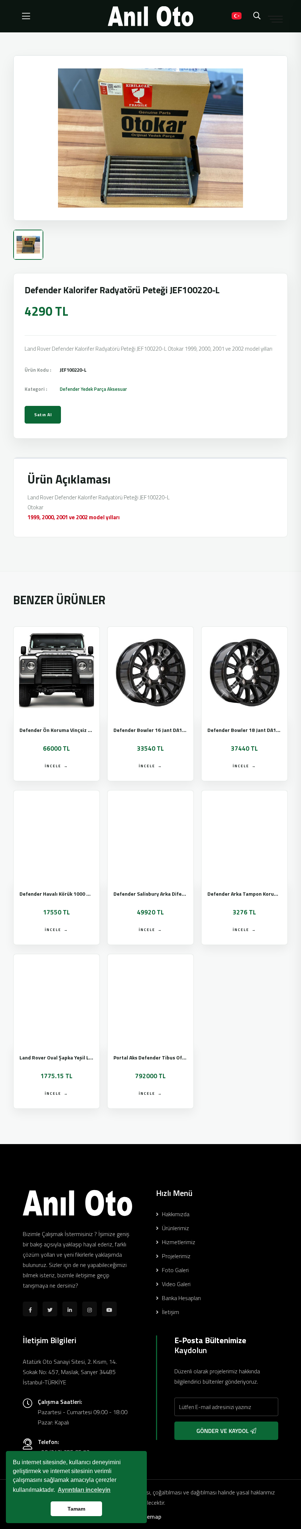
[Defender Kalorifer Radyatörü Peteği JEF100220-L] (150, 138)
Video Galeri (175, 1284)
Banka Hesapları (180, 1297)
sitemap (150, 1516)
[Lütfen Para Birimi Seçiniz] (218, 16)
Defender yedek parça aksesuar (93, 389)
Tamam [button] (76, 1509)
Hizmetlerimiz (177, 1242)
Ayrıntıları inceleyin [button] (84, 1490)
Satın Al (42, 414)
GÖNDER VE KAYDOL (223, 1430)
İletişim (169, 1311)
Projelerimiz (175, 1256)
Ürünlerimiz (174, 1228)
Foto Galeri (174, 1270)
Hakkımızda (174, 1214)
